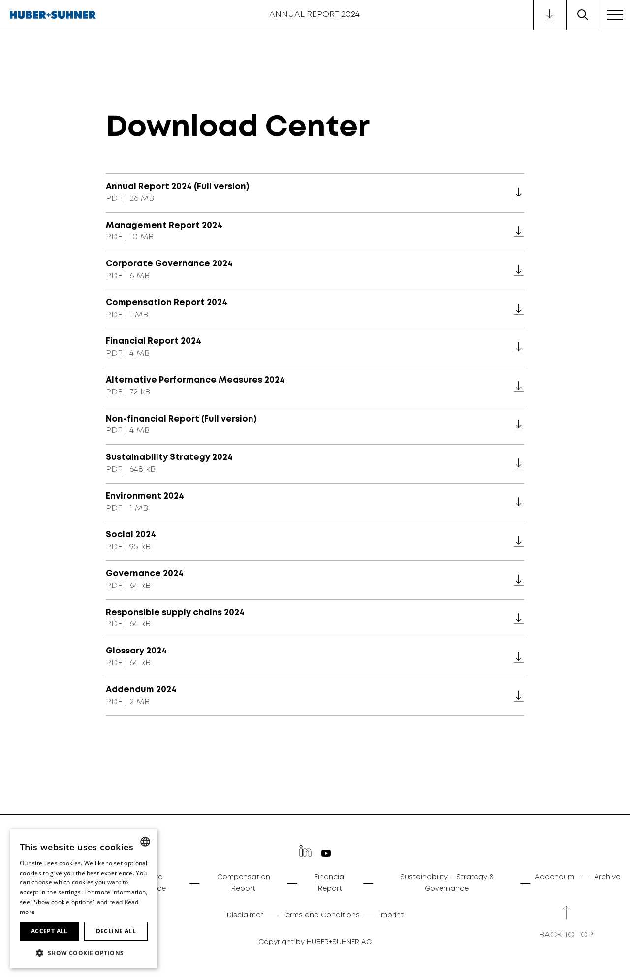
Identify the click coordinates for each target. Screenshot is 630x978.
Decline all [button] (116, 931)
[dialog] (84, 898)
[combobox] (145, 842)
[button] (84, 952)
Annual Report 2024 (314, 14)
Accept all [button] (49, 931)
